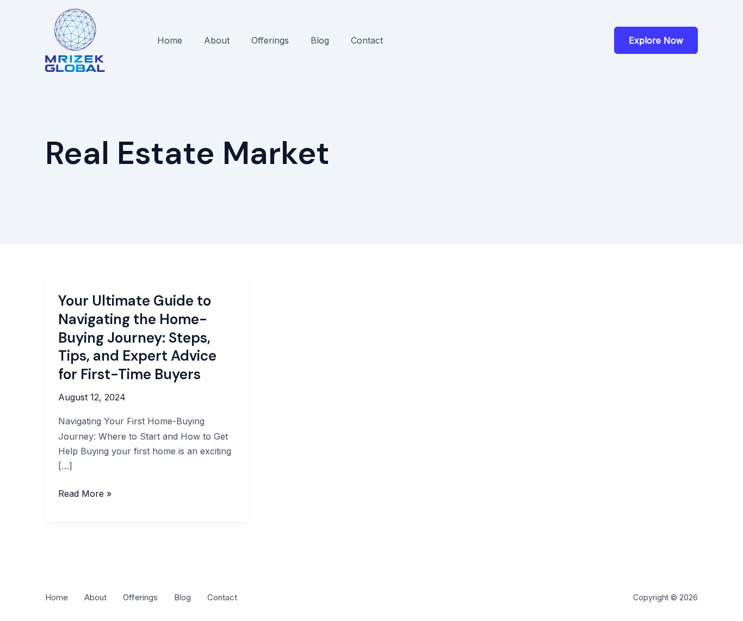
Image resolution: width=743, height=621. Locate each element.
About (217, 40)
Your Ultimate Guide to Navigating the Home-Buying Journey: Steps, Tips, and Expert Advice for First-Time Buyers (137, 337)
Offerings (270, 40)
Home (169, 40)
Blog (320, 40)
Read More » (85, 494)
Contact (367, 40)
